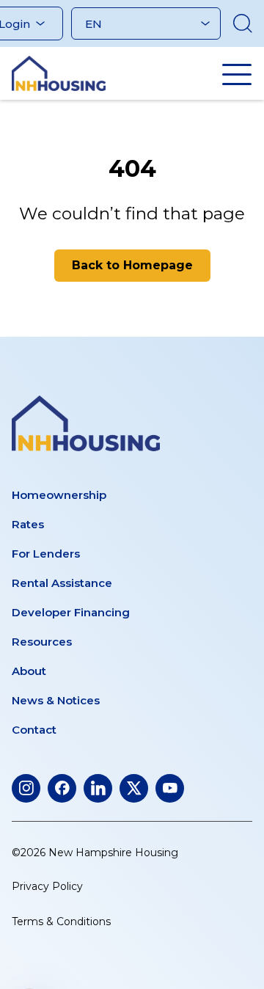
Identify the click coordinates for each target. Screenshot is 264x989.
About (29, 671)
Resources (42, 642)
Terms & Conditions (61, 921)
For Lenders (46, 554)
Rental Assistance (62, 583)
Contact (34, 730)
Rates (28, 524)
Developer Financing (71, 612)
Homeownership (59, 495)
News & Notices (56, 700)
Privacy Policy (47, 886)
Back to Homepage (132, 265)
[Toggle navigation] (237, 74)
